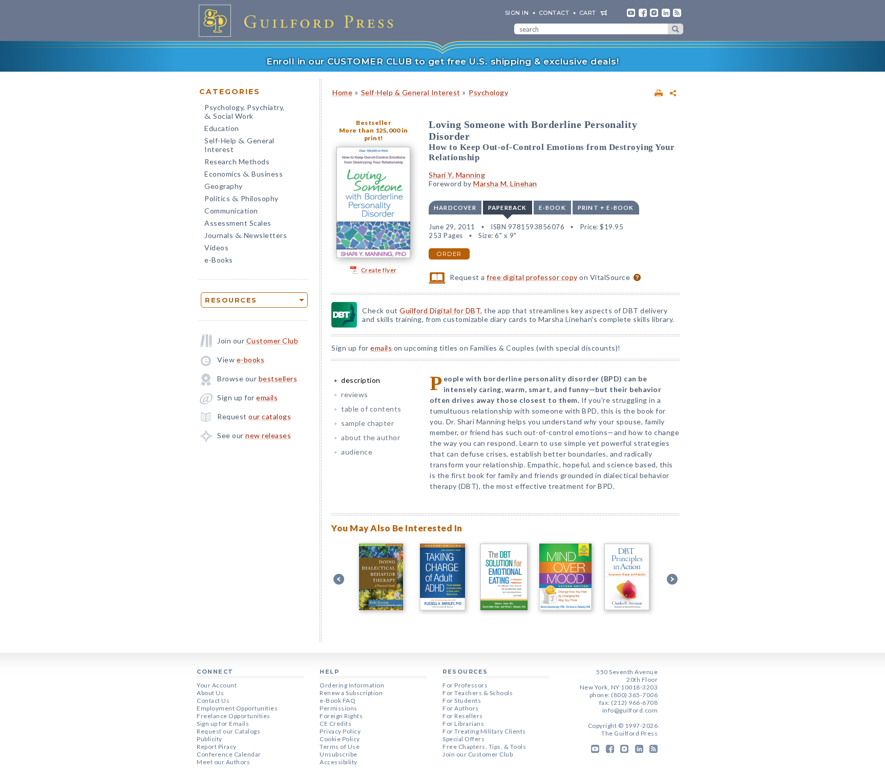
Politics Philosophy (241, 199)
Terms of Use (340, 746)
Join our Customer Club (477, 754)
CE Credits (335, 723)
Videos (216, 247)
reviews (354, 394)
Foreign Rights (341, 716)
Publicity (209, 739)
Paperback (507, 207)
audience (356, 451)
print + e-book (606, 207)
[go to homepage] (299, 20)
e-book (552, 207)
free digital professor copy (532, 277)
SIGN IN (517, 12)
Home (342, 92)
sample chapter (367, 423)
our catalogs (269, 416)
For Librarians (463, 723)
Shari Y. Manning (457, 174)
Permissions (338, 708)
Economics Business (243, 174)
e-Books (218, 259)
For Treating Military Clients (484, 731)
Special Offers (463, 739)
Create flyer (379, 270)
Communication (231, 210)
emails (267, 397)
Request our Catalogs (228, 731)
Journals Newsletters (245, 236)
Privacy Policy (340, 731)
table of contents (371, 408)
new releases (268, 435)
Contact (554, 12)
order (449, 253)
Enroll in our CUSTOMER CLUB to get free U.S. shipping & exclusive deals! (442, 61)
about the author (370, 437)
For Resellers (462, 716)
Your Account (217, 685)
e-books (251, 359)
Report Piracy (217, 746)
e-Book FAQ (337, 700)
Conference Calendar (229, 754)
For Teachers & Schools (477, 693)
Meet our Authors (223, 762)
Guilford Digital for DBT (439, 310)
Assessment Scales (237, 223)
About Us (210, 693)
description (361, 380)
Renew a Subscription (351, 693)
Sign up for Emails (223, 723)
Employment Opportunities (237, 708)
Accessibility (338, 762)
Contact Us (213, 700)
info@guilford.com (630, 710)
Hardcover (455, 207)
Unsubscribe (338, 754)
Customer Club (272, 340)
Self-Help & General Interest (410, 92)
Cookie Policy (340, 739)
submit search (675, 29)
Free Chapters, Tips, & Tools (484, 746)
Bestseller (373, 122)
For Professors (465, 685)
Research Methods (236, 161)
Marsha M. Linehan (505, 183)
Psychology (488, 92)
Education (221, 128)
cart (587, 12)
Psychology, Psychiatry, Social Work (244, 112)
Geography (223, 186)
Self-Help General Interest (239, 145)
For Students (461, 700)
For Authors (460, 708)
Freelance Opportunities (233, 716)
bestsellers (278, 378)
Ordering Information (352, 685)
